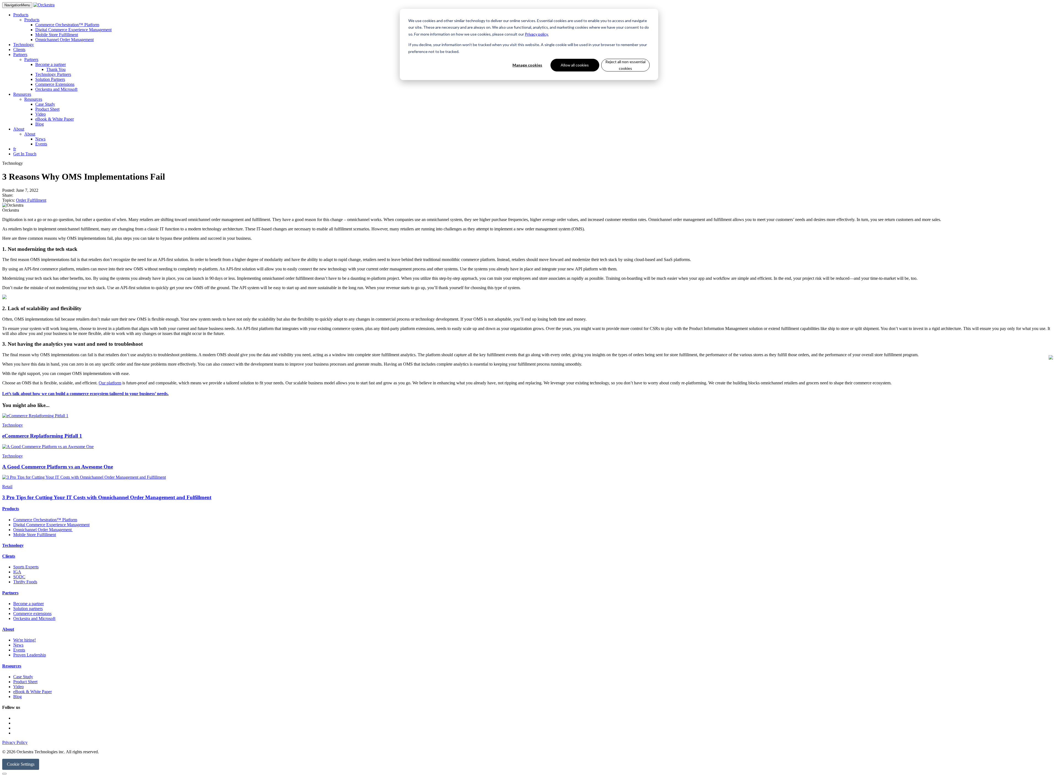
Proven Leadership (29, 655)
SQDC (19, 576)
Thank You (56, 69)
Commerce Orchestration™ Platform (67, 24)
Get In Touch (24, 153)
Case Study (45, 104)
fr (14, 149)
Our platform (110, 382)
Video (40, 114)
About (18, 129)
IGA (17, 572)
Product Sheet (47, 109)
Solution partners (28, 608)
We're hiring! (24, 640)
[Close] (4, 774)
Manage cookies (527, 65)
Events (41, 144)
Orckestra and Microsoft (56, 89)
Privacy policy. (537, 34)
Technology (23, 44)
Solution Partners (50, 79)
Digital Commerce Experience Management (73, 29)
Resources (22, 94)
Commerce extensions (32, 613)
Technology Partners (53, 74)
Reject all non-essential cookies (625, 65)
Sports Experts (26, 567)
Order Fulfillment (31, 200)
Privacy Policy (15, 742)
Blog (39, 124)
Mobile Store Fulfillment (56, 34)
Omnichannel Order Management (64, 39)
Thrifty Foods (25, 581)
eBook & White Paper (54, 119)
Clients (19, 49)
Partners (20, 54)
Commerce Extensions (54, 84)
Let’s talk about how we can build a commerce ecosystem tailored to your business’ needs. (85, 393)
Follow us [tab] (11, 707)
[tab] (529, 508)
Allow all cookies (575, 65)
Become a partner (50, 64)
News (40, 139)
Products (20, 14)
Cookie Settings (20, 764)
